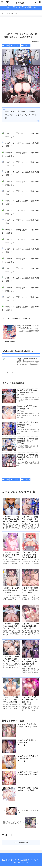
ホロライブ (16, 45)
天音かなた (26, 45)
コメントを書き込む (21, 842)
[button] (38, 450)
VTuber (6, 45)
